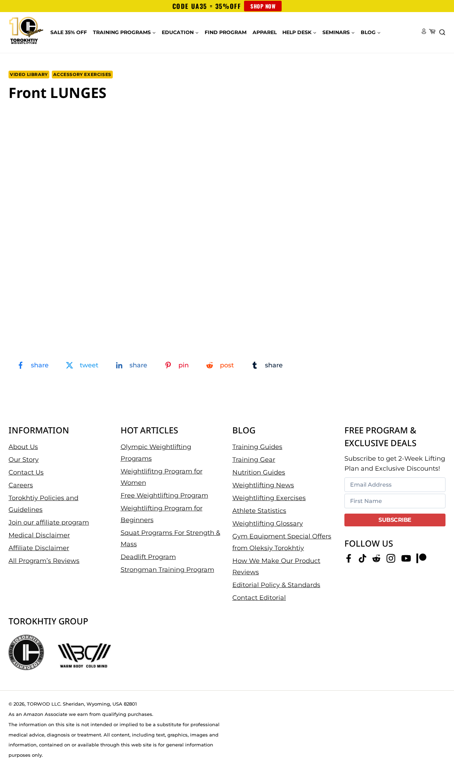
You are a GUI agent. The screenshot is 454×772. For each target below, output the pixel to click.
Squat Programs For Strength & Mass (170, 538)
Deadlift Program (148, 557)
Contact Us (26, 472)
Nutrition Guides (258, 472)
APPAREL (265, 32)
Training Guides (257, 447)
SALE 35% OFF (68, 32)
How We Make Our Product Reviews (276, 566)
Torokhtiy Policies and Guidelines (43, 503)
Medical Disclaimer (39, 535)
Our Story (24, 460)
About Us (23, 447)
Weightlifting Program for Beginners (162, 514)
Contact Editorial (259, 598)
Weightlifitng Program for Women (162, 477)
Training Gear (253, 460)
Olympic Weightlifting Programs (156, 452)
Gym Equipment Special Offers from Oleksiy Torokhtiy (281, 542)
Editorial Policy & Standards (276, 585)
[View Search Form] (442, 33)
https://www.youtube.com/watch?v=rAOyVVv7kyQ (64, 118)
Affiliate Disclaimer (39, 548)
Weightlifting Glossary (267, 523)
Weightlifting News (263, 485)
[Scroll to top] (436, 744)
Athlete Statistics (259, 511)
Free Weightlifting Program (164, 495)
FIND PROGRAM (226, 32)
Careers (21, 485)
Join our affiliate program (49, 522)
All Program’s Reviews (44, 561)
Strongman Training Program (167, 570)
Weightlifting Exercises (269, 498)
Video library (29, 74)
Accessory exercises (82, 74)
